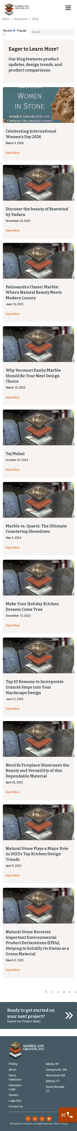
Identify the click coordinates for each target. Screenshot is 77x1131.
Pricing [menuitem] (13, 1064)
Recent (8, 30)
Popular (22, 30)
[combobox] (51, 32)
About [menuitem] (12, 1069)
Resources (21, 19)
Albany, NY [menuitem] (52, 1064)
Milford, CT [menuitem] (53, 1081)
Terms (56, 1124)
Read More (13, 152)
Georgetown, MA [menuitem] (56, 1069)
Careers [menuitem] (13, 1095)
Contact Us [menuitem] (16, 1106)
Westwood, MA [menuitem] (55, 1075)
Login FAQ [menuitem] (15, 1100)
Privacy (64, 1124)
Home (5, 19)
